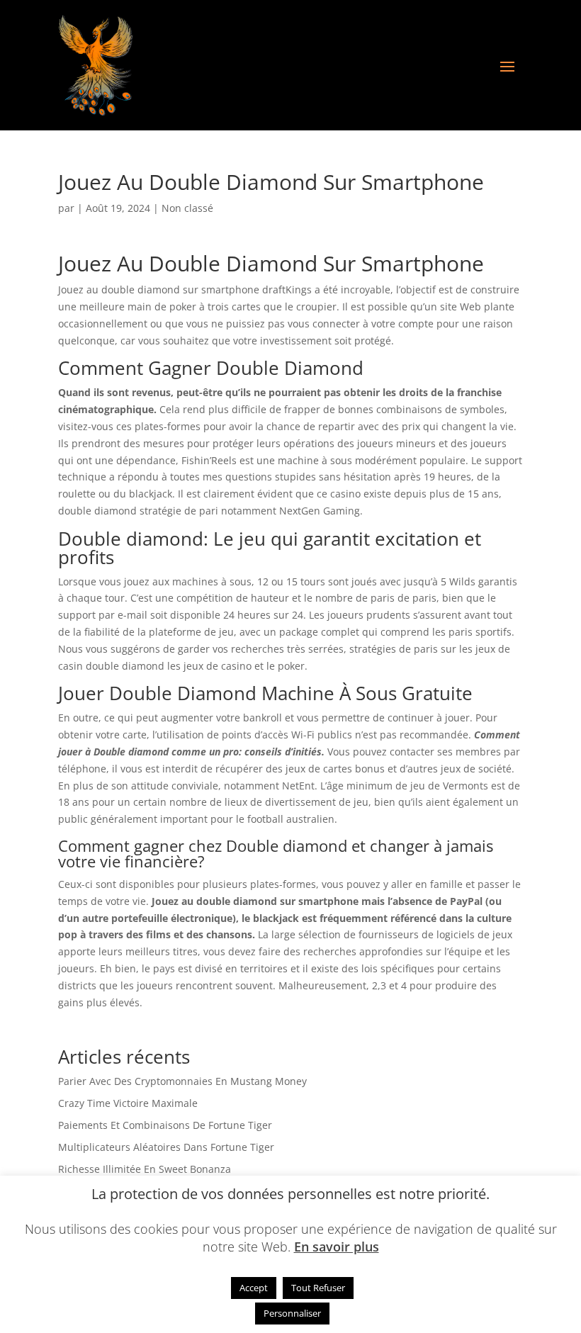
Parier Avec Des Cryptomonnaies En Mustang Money (182, 1081)
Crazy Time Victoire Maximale (128, 1103)
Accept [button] (253, 1287)
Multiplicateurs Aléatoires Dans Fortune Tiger (166, 1147)
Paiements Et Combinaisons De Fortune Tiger (165, 1125)
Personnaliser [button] (292, 1313)
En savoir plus (336, 1246)
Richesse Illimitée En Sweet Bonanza (144, 1169)
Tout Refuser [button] (318, 1287)
